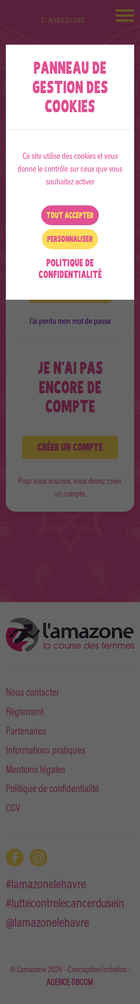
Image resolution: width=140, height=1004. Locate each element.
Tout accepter (70, 215)
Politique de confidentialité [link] (70, 268)
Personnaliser (70, 239)
